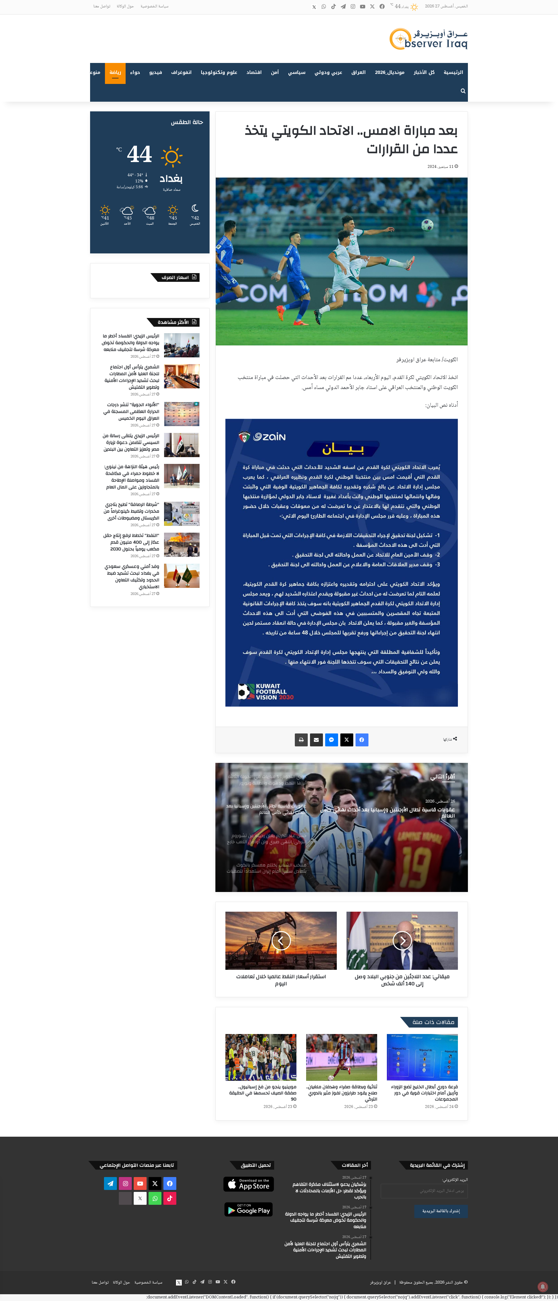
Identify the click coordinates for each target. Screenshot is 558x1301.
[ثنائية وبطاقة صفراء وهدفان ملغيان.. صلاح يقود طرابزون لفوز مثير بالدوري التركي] (341, 1057)
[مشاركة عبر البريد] (316, 739)
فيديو (155, 72)
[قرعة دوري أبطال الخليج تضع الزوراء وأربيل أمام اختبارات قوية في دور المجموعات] (422, 1057)
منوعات (92, 72)
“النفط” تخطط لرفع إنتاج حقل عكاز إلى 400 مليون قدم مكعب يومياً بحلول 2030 (131, 542)
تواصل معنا (101, 6)
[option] (341, 827)
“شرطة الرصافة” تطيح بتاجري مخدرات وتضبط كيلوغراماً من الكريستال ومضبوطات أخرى (131, 511)
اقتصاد (254, 72)
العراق (358, 72)
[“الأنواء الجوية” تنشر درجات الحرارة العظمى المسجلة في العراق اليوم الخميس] (182, 414)
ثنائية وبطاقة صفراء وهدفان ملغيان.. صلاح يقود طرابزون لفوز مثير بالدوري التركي (341, 1093)
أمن (275, 72)
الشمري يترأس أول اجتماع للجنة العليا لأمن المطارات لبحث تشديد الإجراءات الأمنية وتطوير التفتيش (132, 377)
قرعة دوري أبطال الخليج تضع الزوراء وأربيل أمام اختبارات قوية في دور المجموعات (424, 1093)
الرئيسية (453, 72)
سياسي (296, 72)
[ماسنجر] (331, 739)
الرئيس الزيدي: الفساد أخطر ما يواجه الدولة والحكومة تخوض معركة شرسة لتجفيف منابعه (130, 343)
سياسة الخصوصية (154, 6)
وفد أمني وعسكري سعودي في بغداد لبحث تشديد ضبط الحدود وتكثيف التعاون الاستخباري (132, 576)
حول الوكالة (125, 6)
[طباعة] (301, 739)
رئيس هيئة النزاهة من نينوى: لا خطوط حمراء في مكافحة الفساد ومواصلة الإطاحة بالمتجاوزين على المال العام (131, 477)
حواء (135, 72)
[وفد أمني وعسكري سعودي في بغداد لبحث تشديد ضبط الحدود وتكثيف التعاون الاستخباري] (182, 576)
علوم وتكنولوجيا (219, 72)
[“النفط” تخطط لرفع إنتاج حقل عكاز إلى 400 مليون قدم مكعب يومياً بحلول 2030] (182, 545)
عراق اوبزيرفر (380, 1282)
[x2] (314, 7)
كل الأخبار (424, 72)
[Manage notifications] (543, 1287)
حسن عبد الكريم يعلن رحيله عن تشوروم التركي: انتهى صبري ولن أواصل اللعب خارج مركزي (388, 813)
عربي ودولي (328, 72)
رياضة (115, 72)
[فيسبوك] (362, 739)
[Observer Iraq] (428, 38)
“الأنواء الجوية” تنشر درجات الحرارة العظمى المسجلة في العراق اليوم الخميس (131, 412)
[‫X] (346, 739)
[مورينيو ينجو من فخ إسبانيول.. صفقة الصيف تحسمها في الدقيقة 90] (260, 1057)
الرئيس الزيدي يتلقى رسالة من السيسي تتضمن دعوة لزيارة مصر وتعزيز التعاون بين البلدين (131, 443)
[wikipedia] (304, 7)
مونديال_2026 (390, 72)
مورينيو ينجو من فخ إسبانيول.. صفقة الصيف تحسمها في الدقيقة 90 (262, 1093)
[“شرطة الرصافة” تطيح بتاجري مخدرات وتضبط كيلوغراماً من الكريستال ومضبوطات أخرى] (182, 514)
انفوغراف (181, 72)
